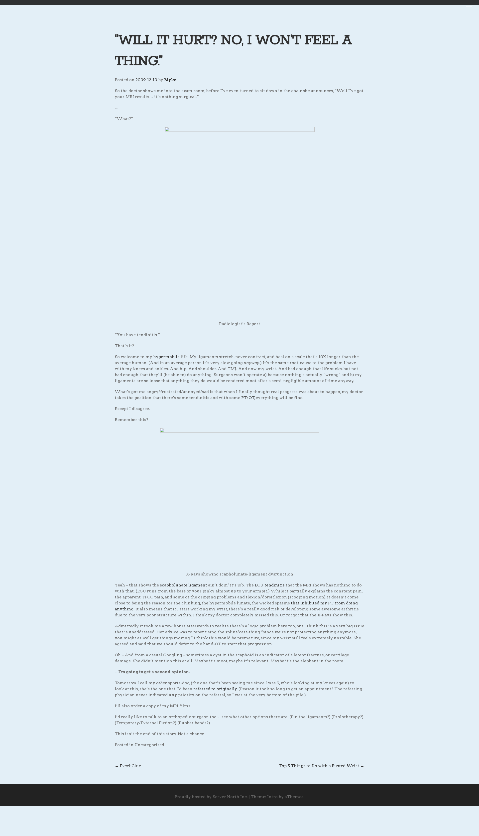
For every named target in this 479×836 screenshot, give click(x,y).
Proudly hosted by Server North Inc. (211, 796)
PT (244, 397)
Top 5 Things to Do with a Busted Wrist (321, 765)
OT (251, 397)
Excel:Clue (128, 765)
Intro (272, 796)
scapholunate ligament (183, 585)
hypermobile (166, 356)
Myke (170, 80)
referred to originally (215, 689)
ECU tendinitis (270, 585)
